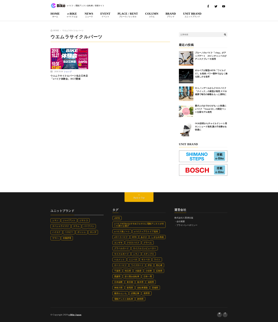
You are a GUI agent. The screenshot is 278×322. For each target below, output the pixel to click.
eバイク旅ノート (122, 231)
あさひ (144, 237)
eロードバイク (121, 237)
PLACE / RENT (128, 15)
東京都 (130, 282)
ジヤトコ (83, 220)
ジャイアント (69, 220)
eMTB (117, 218)
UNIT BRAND (192, 15)
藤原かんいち (120, 293)
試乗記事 (135, 293)
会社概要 (180, 221)
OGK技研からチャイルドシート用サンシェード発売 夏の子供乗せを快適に (211, 126)
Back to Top (139, 198)
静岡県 (140, 299)
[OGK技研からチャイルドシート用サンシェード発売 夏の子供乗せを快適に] (186, 129)
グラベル (148, 242)
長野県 (147, 293)
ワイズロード (137, 265)
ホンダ (93, 232)
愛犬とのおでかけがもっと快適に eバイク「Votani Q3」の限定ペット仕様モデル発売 (211, 108)
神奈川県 (118, 287)
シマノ (55, 220)
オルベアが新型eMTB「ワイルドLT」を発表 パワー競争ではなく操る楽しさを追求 (211, 73)
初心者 (159, 265)
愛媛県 (117, 276)
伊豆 (150, 265)
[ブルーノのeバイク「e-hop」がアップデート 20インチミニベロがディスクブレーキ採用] (186, 58)
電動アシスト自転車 (123, 299)
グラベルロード (121, 248)
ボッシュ (81, 232)
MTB (134, 237)
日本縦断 (118, 282)
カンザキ (118, 242)
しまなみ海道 (157, 237)
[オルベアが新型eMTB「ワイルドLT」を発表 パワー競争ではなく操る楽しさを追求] (186, 76)
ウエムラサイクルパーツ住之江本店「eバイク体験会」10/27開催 (69, 77)
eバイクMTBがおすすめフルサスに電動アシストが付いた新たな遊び (139, 224)
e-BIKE (72, 15)
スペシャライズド (60, 226)
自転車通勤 (142, 287)
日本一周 (148, 276)
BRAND (171, 15)
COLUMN (151, 15)
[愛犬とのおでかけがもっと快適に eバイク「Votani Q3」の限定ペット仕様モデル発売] (186, 111)
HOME (55, 15)
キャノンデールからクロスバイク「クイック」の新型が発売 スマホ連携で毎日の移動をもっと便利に (211, 91)
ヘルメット (119, 259)
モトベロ (145, 259)
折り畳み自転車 (132, 276)
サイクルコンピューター (144, 248)
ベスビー (69, 232)
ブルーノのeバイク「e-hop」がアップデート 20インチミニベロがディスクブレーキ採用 (211, 55)
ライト (157, 259)
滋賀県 (151, 282)
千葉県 (117, 271)
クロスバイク (133, 242)
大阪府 (138, 271)
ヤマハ (55, 238)
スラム (76, 226)
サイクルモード (121, 254)
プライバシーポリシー (186, 225)
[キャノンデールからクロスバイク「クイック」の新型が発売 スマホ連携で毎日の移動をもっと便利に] (186, 93)
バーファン (89, 226)
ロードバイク (120, 265)
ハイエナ (56, 232)
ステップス (149, 254)
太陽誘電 (67, 238)
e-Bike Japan (75, 314)
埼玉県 (128, 271)
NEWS (89, 15)
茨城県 (155, 287)
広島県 (159, 271)
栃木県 (140, 282)
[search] (225, 34)
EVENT (105, 15)
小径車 (149, 271)
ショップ (68, 71)
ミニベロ (133, 259)
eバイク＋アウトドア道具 (146, 231)
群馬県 (130, 287)
